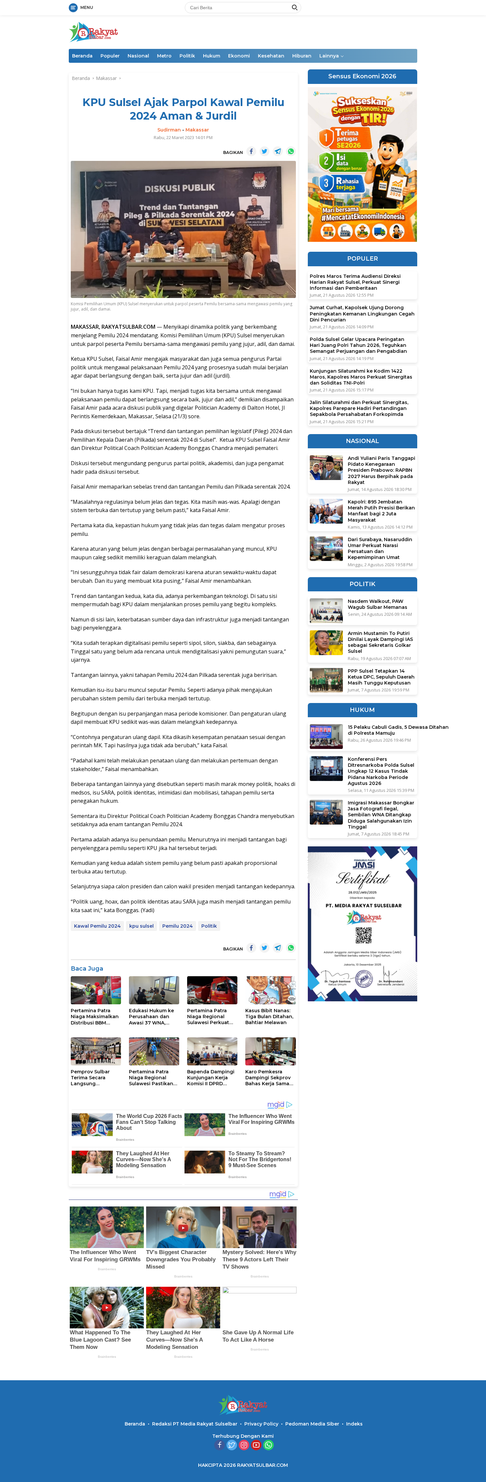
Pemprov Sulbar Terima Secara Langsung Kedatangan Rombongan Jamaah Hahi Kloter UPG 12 (95, 1078)
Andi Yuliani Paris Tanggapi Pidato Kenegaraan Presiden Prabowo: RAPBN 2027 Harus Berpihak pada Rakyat (381, 470)
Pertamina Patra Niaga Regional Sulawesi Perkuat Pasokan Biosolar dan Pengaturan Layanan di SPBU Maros (208, 1017)
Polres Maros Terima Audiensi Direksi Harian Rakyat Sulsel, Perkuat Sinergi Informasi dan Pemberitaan (355, 282)
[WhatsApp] (268, 1445)
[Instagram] (244, 1445)
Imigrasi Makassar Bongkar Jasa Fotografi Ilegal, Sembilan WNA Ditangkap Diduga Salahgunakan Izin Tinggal (381, 815)
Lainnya (329, 56)
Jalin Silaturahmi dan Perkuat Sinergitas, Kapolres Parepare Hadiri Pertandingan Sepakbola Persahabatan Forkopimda (359, 408)
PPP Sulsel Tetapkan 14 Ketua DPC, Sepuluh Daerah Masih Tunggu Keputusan (381, 676)
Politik (187, 56)
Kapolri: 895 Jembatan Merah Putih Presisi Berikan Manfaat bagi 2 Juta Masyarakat (381, 511)
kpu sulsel (141, 926)
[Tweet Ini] (264, 151)
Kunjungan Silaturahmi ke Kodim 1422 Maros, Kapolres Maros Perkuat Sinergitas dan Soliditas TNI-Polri (361, 377)
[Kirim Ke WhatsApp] (291, 151)
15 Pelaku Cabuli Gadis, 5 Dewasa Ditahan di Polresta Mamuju (398, 730)
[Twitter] (231, 1445)
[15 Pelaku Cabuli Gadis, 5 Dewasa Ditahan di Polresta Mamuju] (326, 736)
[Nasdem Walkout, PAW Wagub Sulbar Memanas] (326, 610)
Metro (164, 56)
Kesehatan (271, 56)
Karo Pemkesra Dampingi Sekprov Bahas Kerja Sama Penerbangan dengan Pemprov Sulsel (268, 1078)
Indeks (354, 1424)
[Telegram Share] (278, 151)
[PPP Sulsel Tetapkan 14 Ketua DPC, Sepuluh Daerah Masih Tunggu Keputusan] (326, 680)
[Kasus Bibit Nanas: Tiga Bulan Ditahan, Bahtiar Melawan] (270, 990)
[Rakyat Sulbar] (93, 31)
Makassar (197, 130)
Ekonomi (239, 56)
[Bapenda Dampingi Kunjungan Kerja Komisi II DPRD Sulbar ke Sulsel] (212, 1051)
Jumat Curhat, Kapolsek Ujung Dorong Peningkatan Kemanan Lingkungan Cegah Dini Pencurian (362, 313)
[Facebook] (219, 1445)
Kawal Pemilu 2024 (97, 926)
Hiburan (301, 56)
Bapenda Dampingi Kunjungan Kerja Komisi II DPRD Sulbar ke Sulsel (210, 1078)
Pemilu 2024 (177, 926)
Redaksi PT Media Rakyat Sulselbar (194, 1424)
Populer (110, 56)
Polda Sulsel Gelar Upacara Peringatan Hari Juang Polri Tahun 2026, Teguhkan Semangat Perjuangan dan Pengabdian (358, 345)
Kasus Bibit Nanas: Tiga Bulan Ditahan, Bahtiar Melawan (269, 1016)
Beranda (82, 56)
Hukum (211, 56)
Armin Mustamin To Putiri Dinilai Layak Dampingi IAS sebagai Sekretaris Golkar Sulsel (380, 642)
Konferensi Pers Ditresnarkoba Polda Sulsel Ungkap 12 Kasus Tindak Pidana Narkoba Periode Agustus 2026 (381, 771)
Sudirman (169, 130)
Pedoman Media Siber (312, 1424)
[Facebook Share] (251, 151)
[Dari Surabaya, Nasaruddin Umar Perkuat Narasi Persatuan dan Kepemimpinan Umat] (326, 548)
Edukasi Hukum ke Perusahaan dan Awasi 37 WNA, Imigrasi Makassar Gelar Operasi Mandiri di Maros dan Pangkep (151, 1017)
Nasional (138, 56)
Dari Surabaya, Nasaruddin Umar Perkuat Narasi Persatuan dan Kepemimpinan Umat (380, 548)
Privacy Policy (261, 1424)
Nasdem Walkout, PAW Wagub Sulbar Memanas (377, 604)
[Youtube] (256, 1445)
